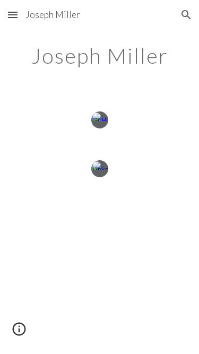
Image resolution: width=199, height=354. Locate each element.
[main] (99, 56)
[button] (12, 14)
